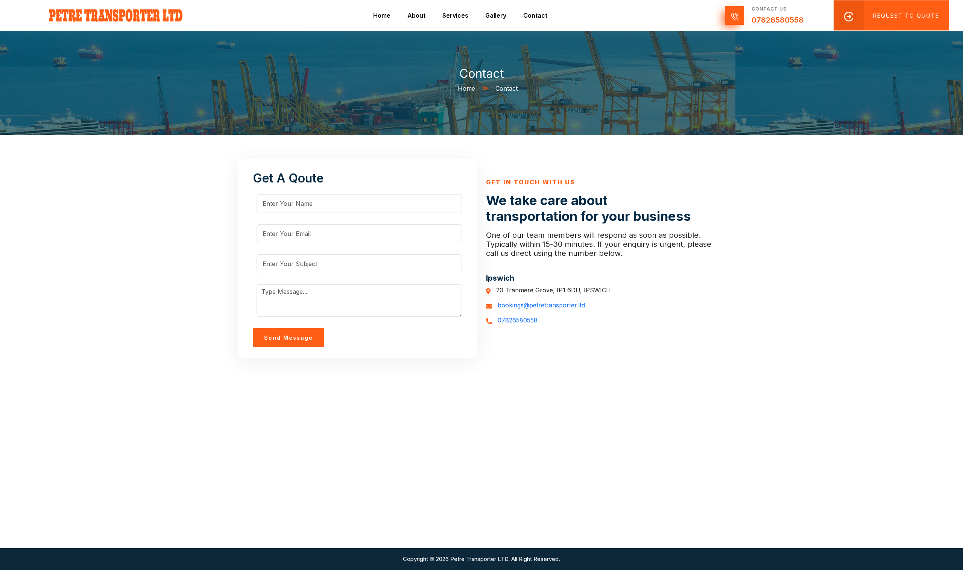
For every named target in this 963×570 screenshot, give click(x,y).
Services (455, 15)
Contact (535, 15)
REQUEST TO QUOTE (906, 15)
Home (381, 15)
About (416, 15)
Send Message (288, 337)
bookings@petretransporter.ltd (541, 305)
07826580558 (778, 19)
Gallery (495, 15)
